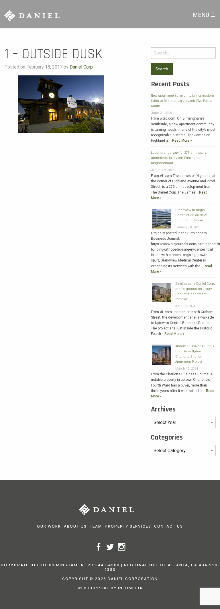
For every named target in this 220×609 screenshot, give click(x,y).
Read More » (182, 140)
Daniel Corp (81, 67)
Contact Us (168, 526)
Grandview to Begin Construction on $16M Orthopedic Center (191, 215)
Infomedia (130, 587)
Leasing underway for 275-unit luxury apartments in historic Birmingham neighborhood (179, 158)
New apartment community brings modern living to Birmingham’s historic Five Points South (182, 100)
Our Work (49, 526)
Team (96, 526)
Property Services (128, 526)
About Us (75, 526)
